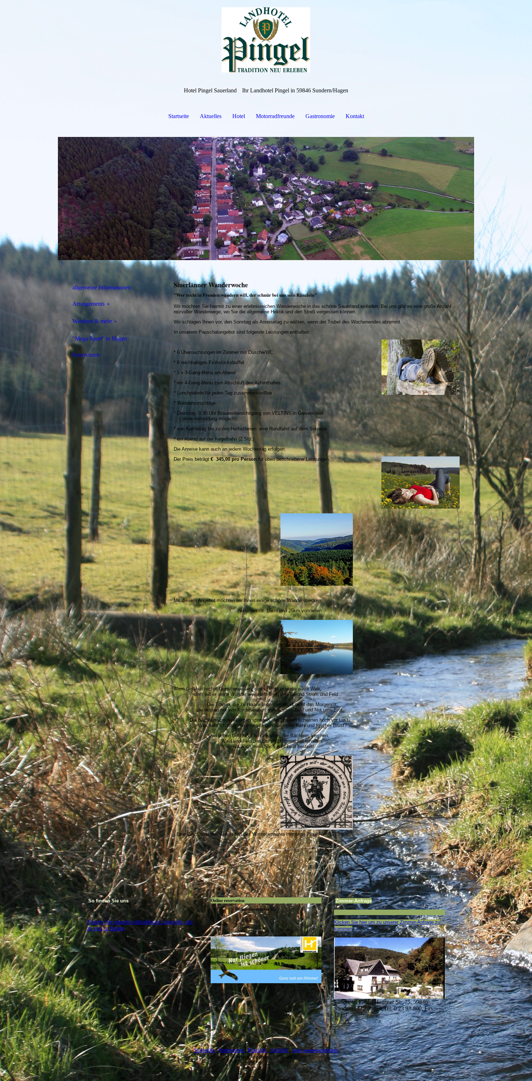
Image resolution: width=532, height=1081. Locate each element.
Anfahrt (279, 1050)
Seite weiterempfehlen (315, 1050)
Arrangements (88, 304)
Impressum (231, 1050)
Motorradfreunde (275, 116)
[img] (266, 36)
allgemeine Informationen (101, 287)
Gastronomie (320, 116)
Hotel (238, 116)
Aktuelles (210, 116)
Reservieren (86, 355)
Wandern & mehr (92, 321)
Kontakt (355, 116)
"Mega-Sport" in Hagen (99, 338)
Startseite (178, 116)
